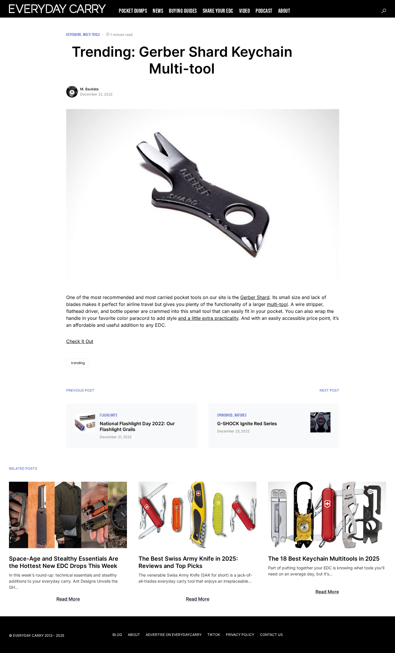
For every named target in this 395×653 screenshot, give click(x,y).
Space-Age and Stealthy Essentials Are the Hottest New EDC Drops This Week (63, 562)
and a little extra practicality (208, 318)
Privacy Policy (240, 634)
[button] (383, 11)
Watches (240, 415)
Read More (68, 599)
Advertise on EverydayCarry (174, 634)
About (134, 634)
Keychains (73, 34)
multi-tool (277, 304)
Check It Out (79, 341)
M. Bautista (89, 89)
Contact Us (271, 634)
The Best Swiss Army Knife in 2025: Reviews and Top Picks (188, 562)
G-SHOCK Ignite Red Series (247, 423)
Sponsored (224, 415)
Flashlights (108, 415)
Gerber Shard (255, 297)
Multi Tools (91, 34)
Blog (117, 634)
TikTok (213, 634)
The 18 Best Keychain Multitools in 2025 (324, 558)
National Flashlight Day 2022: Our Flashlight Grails (137, 426)
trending (78, 363)
